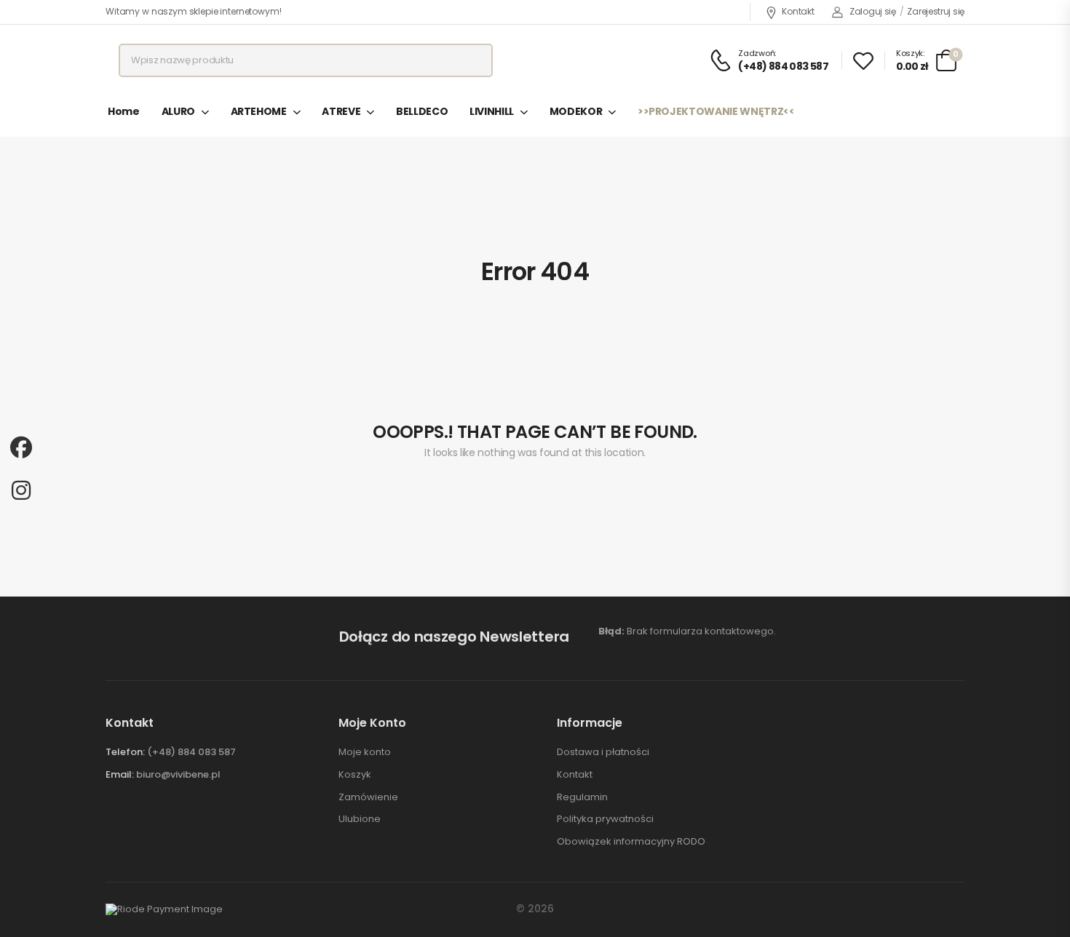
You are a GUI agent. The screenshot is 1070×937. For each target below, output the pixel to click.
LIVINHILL (491, 111)
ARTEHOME (259, 111)
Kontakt (798, 11)
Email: (120, 774)
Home (124, 111)
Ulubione (359, 819)
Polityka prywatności (605, 819)
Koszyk (354, 775)
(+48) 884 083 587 (191, 752)
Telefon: (125, 752)
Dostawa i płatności (603, 752)
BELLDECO (422, 111)
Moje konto (364, 752)
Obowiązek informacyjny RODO (631, 842)
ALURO (178, 111)
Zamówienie (368, 797)
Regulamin (582, 797)
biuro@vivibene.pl (178, 774)
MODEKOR (576, 111)
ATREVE (341, 111)
